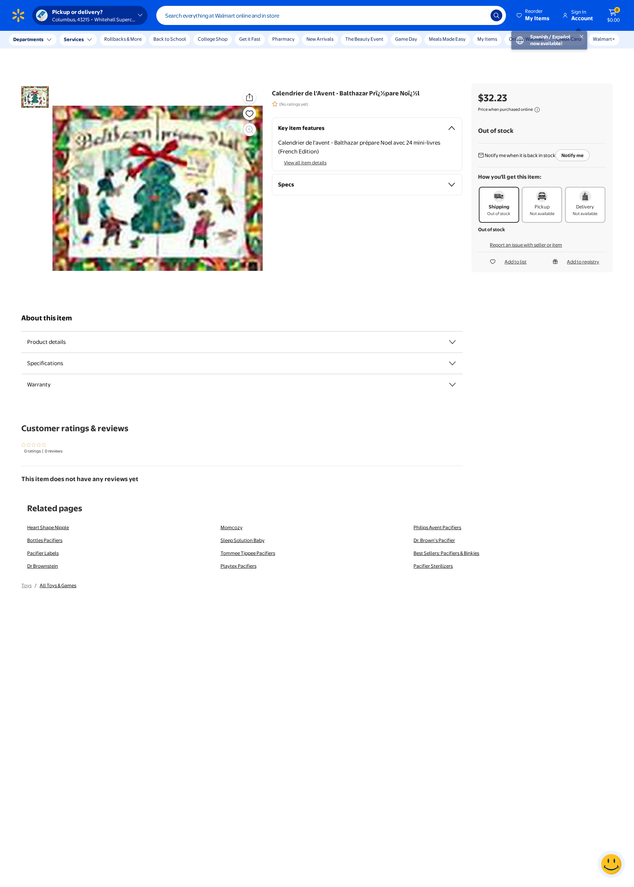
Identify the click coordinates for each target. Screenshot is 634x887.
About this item (46, 318)
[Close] (135, 40)
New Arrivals (320, 39)
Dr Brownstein (42, 566)
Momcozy (232, 527)
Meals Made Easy (447, 39)
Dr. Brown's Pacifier (434, 540)
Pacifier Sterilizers (433, 566)
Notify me (572, 155)
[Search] (496, 15)
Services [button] (74, 39)
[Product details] (452, 342)
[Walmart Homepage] (18, 15)
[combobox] (331, 15)
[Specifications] (452, 363)
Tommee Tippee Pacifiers (248, 553)
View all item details (305, 163)
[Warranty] (452, 384)
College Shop (212, 39)
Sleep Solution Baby (243, 540)
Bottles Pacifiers (44, 540)
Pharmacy (283, 39)
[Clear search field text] (479, 15)
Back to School (169, 39)
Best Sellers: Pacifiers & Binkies (446, 553)
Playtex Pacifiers (238, 566)
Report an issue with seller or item (526, 245)
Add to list (515, 262)
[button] (533, 15)
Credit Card (568, 39)
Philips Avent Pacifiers (437, 527)
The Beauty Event (364, 39)
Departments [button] (28, 39)
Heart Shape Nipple (48, 527)
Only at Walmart (526, 39)
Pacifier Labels (43, 553)
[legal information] (537, 110)
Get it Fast (249, 39)
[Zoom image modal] (249, 129)
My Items (487, 39)
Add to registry (583, 262)
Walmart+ (604, 39)
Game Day (406, 39)
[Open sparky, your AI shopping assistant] (611, 864)
